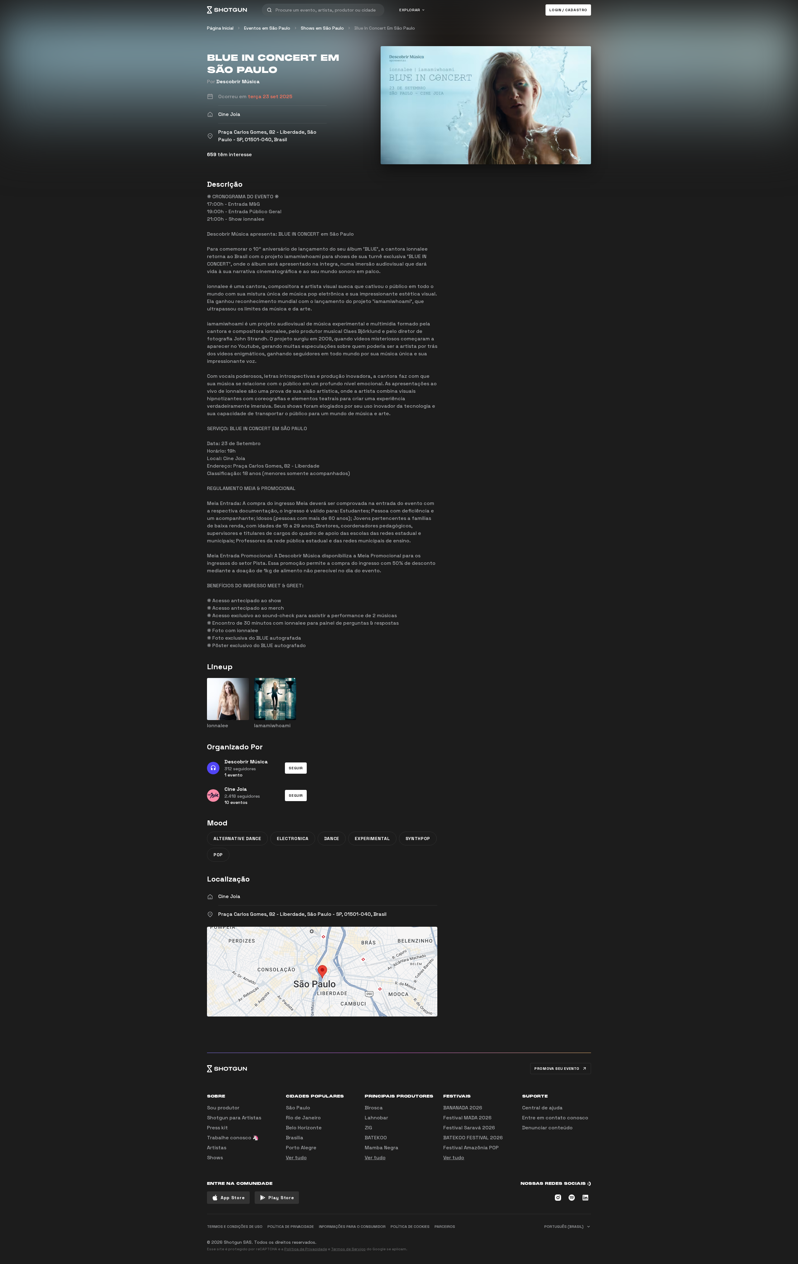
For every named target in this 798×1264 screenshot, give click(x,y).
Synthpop (418, 838)
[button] (296, 768)
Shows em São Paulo (322, 28)
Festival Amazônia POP (471, 1147)
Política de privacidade (290, 1226)
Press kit (217, 1127)
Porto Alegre (301, 1147)
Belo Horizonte (304, 1127)
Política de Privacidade (305, 1249)
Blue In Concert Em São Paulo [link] (384, 28)
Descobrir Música (238, 81)
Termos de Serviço (348, 1249)
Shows (215, 1157)
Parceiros (445, 1226)
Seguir (296, 768)
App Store (233, 1197)
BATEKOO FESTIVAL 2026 (473, 1137)
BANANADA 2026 (462, 1107)
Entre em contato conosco (555, 1117)
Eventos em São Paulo (267, 28)
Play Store (281, 1197)
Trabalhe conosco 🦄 (233, 1137)
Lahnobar (376, 1117)
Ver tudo (296, 1157)
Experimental (372, 838)
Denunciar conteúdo (547, 1127)
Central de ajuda (542, 1107)
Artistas (216, 1147)
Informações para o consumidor (352, 1226)
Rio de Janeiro (303, 1117)
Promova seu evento (556, 1068)
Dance (331, 838)
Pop (218, 855)
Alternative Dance (237, 838)
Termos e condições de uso (234, 1226)
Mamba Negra (381, 1147)
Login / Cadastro (568, 9)
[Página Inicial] (227, 10)
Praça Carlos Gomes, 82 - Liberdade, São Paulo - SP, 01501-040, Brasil (302, 914)
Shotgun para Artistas (234, 1117)
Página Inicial (220, 28)
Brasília (294, 1137)
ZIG (368, 1127)
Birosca (374, 1107)
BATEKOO (376, 1137)
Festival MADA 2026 (467, 1117)
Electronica (293, 838)
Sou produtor (223, 1107)
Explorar (409, 9)
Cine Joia (229, 896)
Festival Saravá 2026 (469, 1127)
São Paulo (298, 1107)
